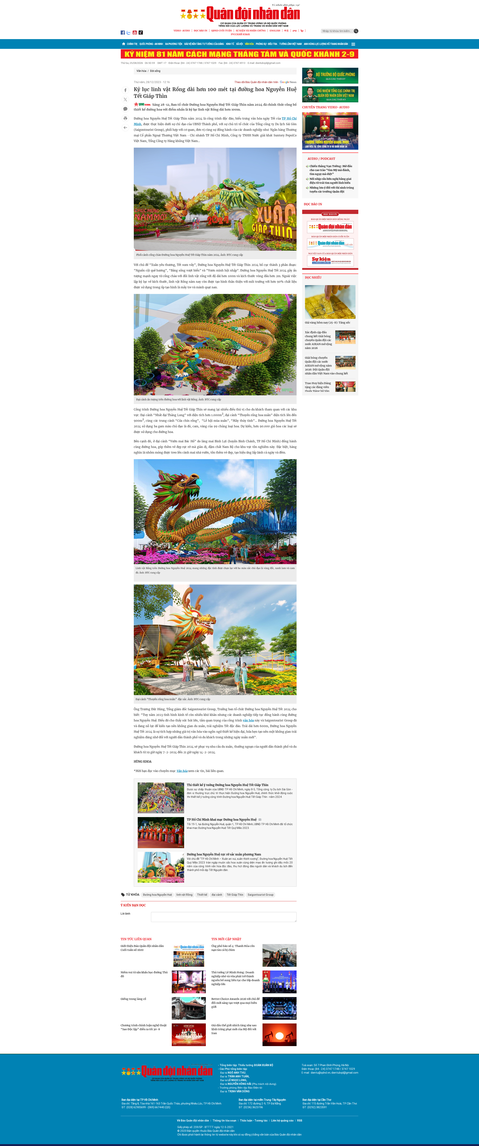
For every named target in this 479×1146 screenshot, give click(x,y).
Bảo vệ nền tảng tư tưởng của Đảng (204, 44)
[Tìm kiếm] (356, 31)
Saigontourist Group (260, 894)
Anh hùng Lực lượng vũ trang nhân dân (326, 44)
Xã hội (239, 44)
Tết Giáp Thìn (235, 894)
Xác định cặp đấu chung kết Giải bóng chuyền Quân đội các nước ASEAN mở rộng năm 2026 (318, 340)
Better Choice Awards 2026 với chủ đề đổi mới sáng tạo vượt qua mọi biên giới (235, 1002)
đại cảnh (217, 894)
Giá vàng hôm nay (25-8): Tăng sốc (327, 322)
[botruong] (330, 76)
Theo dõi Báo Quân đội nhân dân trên (256, 82)
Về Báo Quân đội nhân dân (193, 1120)
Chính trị (132, 44)
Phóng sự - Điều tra (266, 44)
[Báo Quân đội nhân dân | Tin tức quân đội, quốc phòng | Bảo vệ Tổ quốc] (239, 15)
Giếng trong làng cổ (133, 999)
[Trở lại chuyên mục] (125, 127)
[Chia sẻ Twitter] (125, 99)
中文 (286, 30)
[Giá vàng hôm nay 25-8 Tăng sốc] (330, 302)
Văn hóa (249, 44)
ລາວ (295, 30)
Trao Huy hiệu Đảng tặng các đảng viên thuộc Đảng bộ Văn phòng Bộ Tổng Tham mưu (318, 391)
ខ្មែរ (302, 30)
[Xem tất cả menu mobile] (353, 44)
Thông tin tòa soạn (224, 1120)
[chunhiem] (330, 94)
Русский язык (240, 34)
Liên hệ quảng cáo (282, 1120)
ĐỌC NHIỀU (313, 277)
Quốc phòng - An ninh (151, 44)
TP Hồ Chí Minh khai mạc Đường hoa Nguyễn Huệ (222, 819)
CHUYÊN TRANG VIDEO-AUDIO (325, 107)
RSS (299, 1120)
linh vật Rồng (184, 894)
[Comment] (125, 109)
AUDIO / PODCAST (321, 159)
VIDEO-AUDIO (182, 30)
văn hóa (248, 720)
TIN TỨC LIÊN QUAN (136, 939)
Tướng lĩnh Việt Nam (290, 44)
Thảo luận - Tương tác (254, 1120)
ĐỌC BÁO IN (200, 30)
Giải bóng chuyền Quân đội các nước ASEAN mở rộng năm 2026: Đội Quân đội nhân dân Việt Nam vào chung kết (326, 365)
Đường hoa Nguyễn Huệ (157, 894)
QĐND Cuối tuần (221, 30)
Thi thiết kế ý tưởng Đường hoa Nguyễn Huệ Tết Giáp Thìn (227, 785)
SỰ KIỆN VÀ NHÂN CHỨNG (251, 30)
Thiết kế (202, 894)
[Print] (125, 118)
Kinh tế (230, 44)
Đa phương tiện (173, 44)
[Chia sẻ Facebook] (125, 90)
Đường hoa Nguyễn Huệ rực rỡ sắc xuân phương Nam (224, 854)
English (275, 30)
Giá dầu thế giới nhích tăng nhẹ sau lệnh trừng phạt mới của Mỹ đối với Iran (234, 1029)
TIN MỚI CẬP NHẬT (226, 939)
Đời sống (155, 71)
